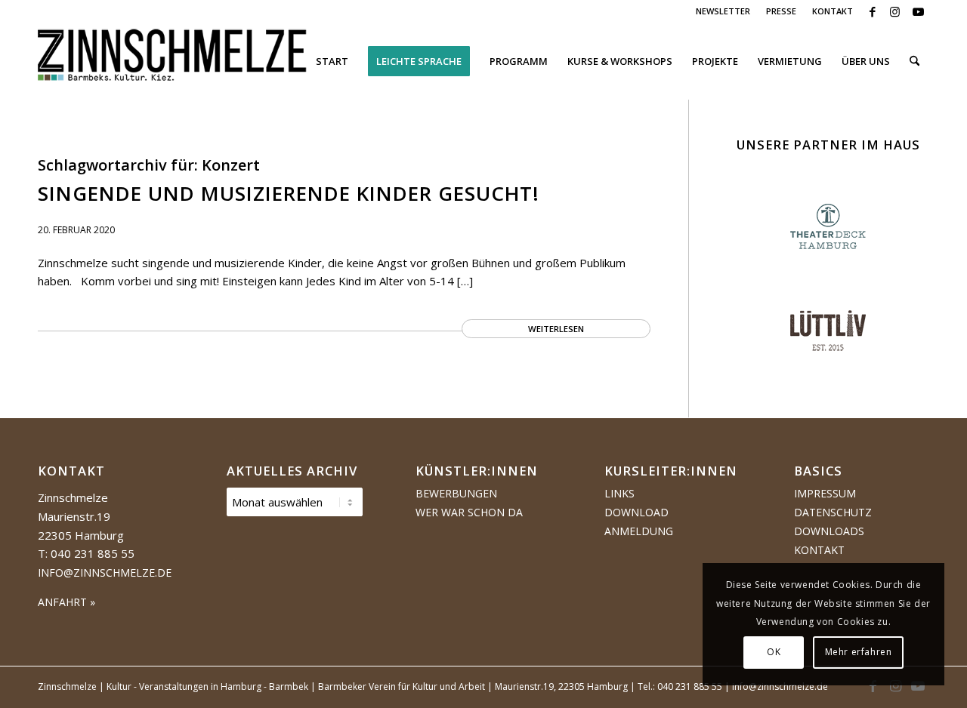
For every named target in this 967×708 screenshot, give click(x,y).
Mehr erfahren (858, 651)
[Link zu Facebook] (872, 11)
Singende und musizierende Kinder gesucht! (288, 193)
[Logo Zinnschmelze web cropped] (172, 61)
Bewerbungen (456, 493)
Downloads (829, 531)
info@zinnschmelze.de (104, 572)
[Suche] (914, 61)
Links (619, 493)
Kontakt (819, 550)
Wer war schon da (469, 512)
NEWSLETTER (723, 11)
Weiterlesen (556, 328)
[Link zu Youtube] (918, 11)
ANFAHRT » (66, 602)
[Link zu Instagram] (895, 11)
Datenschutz (833, 512)
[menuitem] (723, 11)
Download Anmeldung (638, 521)
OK (773, 651)
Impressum (825, 493)
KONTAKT (832, 11)
